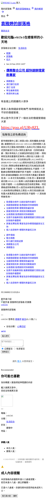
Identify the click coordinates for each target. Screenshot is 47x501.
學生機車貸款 (12, 90)
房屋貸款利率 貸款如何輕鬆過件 (21, 211)
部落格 (9, 56)
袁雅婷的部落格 (15, 23)
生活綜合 (22, 48)
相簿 (8, 53)
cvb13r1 (4, 305)
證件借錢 (10, 235)
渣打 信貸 (10, 87)
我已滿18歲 (6, 496)
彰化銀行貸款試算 (14, 241)
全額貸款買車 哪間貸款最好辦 (20, 208)
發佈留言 (5, 352)
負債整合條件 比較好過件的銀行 (21, 202)
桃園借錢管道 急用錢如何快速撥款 (22, 205)
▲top (3, 331)
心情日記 (21, 326)
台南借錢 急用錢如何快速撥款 (20, 214)
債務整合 (10, 81)
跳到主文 (5, 31)
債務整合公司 (12, 244)
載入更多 (5, 336)
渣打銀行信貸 (12, 84)
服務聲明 (28, 462)
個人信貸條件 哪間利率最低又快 (21, 230)
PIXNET (12, 459)
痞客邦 (18, 319)
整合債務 (10, 238)
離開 (15, 496)
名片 (8, 59)
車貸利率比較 (12, 94)
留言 (24, 319)
